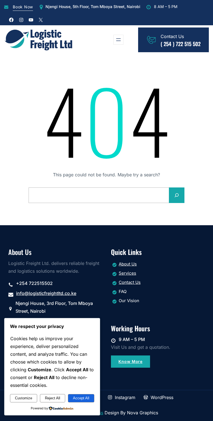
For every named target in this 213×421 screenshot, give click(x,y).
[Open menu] (118, 40)
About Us (128, 264)
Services (127, 273)
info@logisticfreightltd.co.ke (46, 293)
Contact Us (130, 282)
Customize (23, 398)
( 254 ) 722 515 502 (181, 43)
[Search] (176, 195)
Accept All (81, 398)
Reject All (52, 398)
